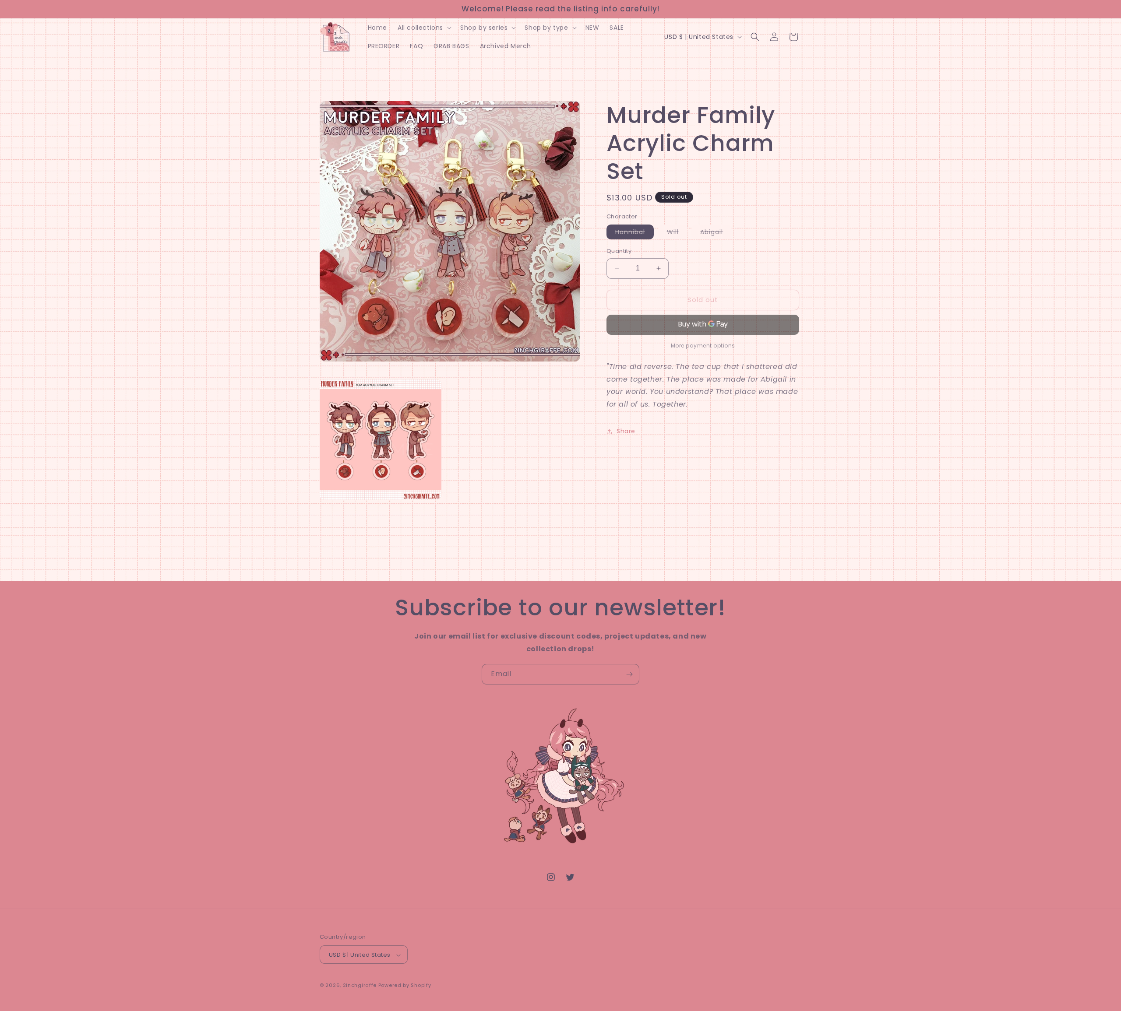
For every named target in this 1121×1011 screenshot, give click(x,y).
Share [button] (626, 431)
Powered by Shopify (404, 985)
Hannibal (634, 233)
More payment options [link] (703, 345)
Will (677, 233)
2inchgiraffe (360, 985)
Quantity (618, 251)
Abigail (716, 233)
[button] (423, 27)
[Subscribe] (629, 674)
